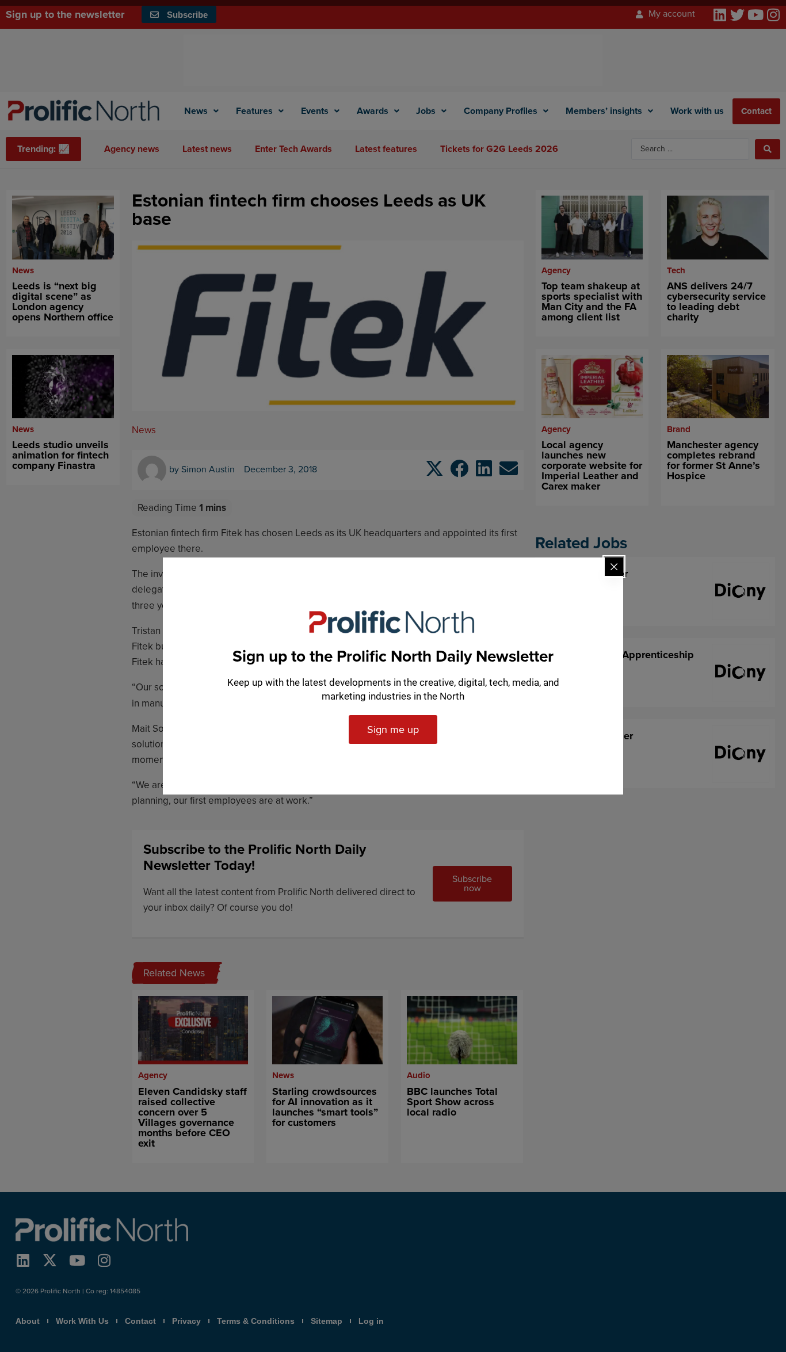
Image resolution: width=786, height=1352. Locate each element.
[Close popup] (614, 566)
